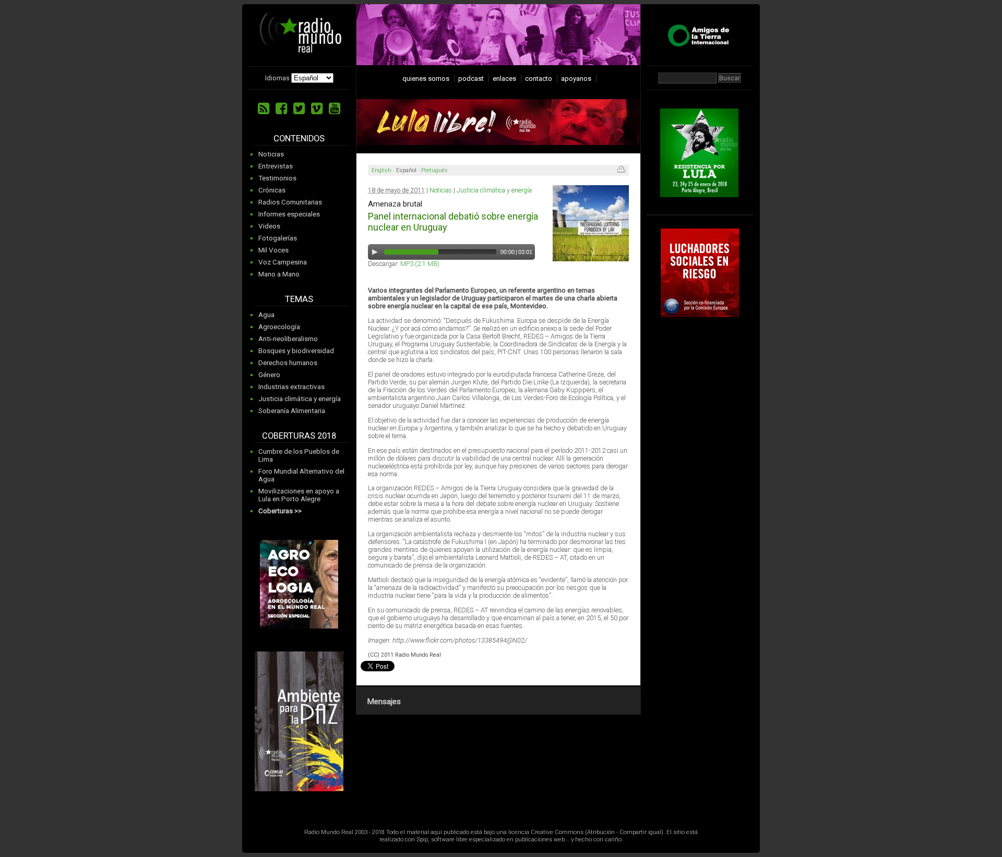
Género (269, 375)
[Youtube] (334, 108)
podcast (471, 78)
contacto (538, 78)
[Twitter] (299, 108)
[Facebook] (281, 108)
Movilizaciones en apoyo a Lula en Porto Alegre (298, 495)
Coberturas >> (280, 511)
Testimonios (277, 178)
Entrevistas (275, 166)
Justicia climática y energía (299, 399)
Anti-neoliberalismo (288, 339)
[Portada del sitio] (300, 49)
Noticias (271, 154)
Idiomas (277, 78)
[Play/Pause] (375, 252)
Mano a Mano (279, 274)
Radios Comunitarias (290, 202)
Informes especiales (289, 214)
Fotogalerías (277, 238)
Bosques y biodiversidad (296, 351)
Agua (266, 315)
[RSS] (263, 108)
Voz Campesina (282, 262)
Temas (299, 299)
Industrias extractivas (291, 387)
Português (434, 170)
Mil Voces (273, 250)
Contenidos (299, 138)
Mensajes (384, 701)
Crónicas (271, 190)
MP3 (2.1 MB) (419, 264)
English (381, 170)
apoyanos (576, 78)
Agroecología (279, 327)
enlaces (504, 78)
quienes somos (425, 78)
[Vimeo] (316, 108)
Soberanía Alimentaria (291, 411)
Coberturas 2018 (299, 436)
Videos (269, 226)
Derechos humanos (287, 363)
